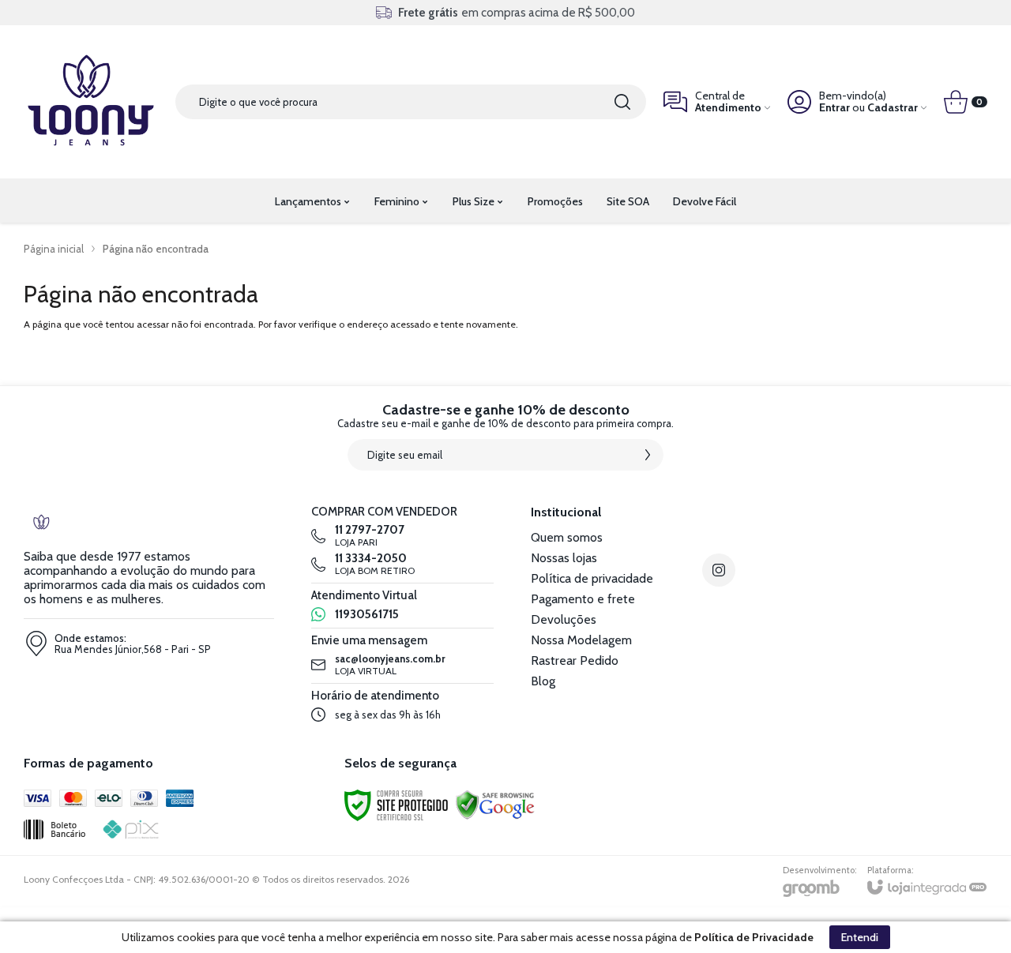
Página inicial (54, 248)
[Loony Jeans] (91, 102)
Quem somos (567, 537)
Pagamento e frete (583, 598)
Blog (543, 680)
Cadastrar (892, 108)
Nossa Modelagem (581, 639)
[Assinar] (647, 455)
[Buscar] (622, 101)
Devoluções (563, 619)
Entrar (834, 108)
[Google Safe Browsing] (495, 804)
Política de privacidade (592, 578)
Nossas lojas (564, 557)
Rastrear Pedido (574, 660)
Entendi (859, 937)
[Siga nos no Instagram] (718, 570)
